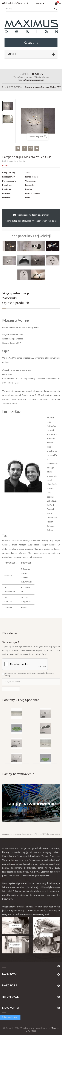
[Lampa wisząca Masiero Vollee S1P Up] (24, 274)
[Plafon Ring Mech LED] (17, 728)
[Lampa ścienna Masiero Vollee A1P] (38, 246)
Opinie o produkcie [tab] (15, 303)
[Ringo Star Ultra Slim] (17, 743)
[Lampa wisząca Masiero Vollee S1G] (38, 260)
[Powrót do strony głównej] (2, 87)
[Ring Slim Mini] (17, 758)
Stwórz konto (23, 3)
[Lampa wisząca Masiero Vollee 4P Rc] (24, 246)
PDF (31, 148)
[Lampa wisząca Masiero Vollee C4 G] (9, 260)
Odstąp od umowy (10, 1017)
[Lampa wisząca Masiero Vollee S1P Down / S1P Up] (53, 260)
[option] (7, 105)
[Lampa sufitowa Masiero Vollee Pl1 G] (24, 260)
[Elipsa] (45, 713)
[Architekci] (15, 925)
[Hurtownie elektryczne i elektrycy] (15, 945)
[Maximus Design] (31, 27)
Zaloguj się (9, 3)
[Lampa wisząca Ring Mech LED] (45, 758)
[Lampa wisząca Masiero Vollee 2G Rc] (9, 246)
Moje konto (10, 1007)
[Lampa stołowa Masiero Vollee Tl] (38, 274)
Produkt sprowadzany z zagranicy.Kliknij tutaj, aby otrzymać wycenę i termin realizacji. (31, 217)
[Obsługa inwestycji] (46, 935)
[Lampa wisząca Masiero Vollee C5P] (7, 106)
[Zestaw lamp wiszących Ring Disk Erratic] (45, 743)
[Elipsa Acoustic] (45, 728)
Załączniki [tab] (9, 298)
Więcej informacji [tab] (15, 293)
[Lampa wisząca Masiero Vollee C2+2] (53, 246)
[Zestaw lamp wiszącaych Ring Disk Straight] (17, 713)
